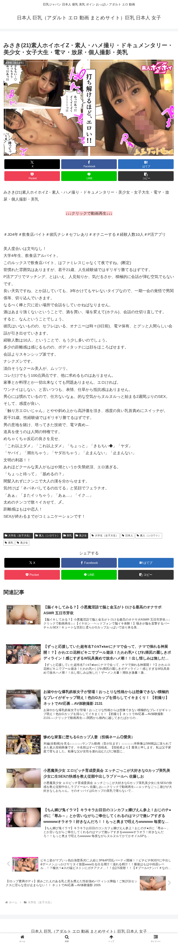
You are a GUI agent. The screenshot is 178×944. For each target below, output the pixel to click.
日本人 (129, 535)
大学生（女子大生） (20, 535)
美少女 (83, 535)
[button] (146, 176)
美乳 (69, 535)
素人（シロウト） (49, 535)
